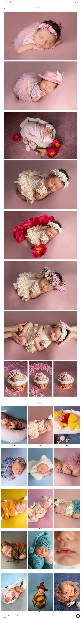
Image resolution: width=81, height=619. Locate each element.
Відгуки (75, 1)
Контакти (75, 2)
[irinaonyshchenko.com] (8, 2)
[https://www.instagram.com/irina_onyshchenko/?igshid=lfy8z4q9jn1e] (72, 616)
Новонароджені (42, 1)
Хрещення (29, 1)
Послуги (70, 1)
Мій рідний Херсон (20, 1)
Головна (64, 1)
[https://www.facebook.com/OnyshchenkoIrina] (71, 616)
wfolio (7, 617)
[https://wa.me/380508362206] (74, 616)
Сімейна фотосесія (56, 1)
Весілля (49, 1)
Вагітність (35, 1)
